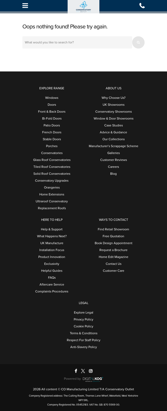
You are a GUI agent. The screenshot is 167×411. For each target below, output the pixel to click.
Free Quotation (113, 236)
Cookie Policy (83, 326)
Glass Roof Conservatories (51, 160)
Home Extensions (51, 194)
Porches (51, 146)
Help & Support (52, 229)
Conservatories (52, 153)
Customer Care (113, 271)
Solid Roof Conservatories (51, 174)
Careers (113, 167)
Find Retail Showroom (113, 229)
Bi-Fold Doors (52, 119)
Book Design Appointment (113, 243)
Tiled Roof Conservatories (51, 167)
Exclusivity (51, 264)
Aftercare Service (52, 285)
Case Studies (113, 125)
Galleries (113, 153)
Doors (52, 105)
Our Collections (113, 139)
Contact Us (113, 264)
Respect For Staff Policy (83, 340)
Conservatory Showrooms (113, 112)
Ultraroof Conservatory (52, 201)
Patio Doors (52, 125)
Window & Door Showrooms (113, 119)
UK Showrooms (113, 105)
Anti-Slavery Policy (83, 347)
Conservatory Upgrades (51, 181)
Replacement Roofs (52, 208)
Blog (113, 174)
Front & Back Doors (51, 112)
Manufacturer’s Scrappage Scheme (113, 146)
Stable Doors (52, 139)
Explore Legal (83, 313)
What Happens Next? (52, 236)
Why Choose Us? (113, 98)
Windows (51, 98)
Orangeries (52, 188)
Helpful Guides (51, 271)
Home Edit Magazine (113, 257)
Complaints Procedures (51, 291)
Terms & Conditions (83, 333)
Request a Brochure (113, 250)
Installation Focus (51, 250)
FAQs (52, 278)
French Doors (51, 132)
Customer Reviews (113, 160)
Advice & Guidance (113, 132)
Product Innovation (51, 257)
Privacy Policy (83, 319)
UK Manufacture (51, 243)
